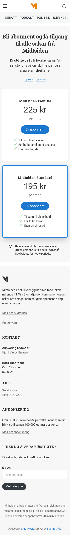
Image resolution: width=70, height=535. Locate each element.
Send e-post (10, 390)
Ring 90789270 (12, 395)
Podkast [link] (27, 18)
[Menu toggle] (4, 6)
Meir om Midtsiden (14, 313)
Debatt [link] (11, 18)
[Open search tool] (64, 6)
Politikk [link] (43, 18)
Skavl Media (27, 528)
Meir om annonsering (15, 432)
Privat (28, 80)
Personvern (9, 322)
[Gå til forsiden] (34, 6)
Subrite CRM (54, 528)
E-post (6, 467)
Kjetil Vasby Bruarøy (15, 352)
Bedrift (41, 80)
